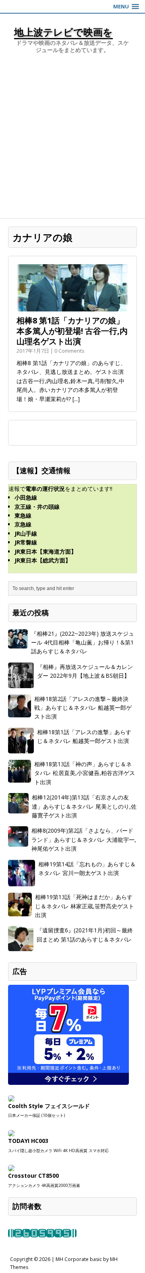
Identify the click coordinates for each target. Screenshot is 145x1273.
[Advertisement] (72, 142)
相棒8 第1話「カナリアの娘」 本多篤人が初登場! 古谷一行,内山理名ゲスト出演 (72, 331)
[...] (76, 399)
